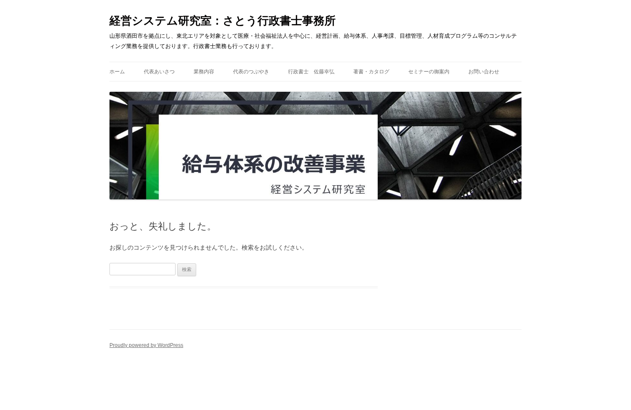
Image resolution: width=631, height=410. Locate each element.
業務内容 (204, 72)
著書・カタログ (371, 72)
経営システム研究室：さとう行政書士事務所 (222, 20)
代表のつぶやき (251, 72)
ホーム (117, 72)
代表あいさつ (159, 72)
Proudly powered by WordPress (146, 345)
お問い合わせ (483, 72)
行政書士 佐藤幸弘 (311, 72)
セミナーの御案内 (428, 72)
